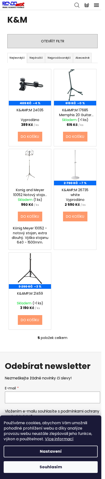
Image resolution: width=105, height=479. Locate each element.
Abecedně (82, 58)
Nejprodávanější (59, 58)
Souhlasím (51, 467)
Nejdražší (36, 58)
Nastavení (51, 451)
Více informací (59, 439)
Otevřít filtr (52, 41)
